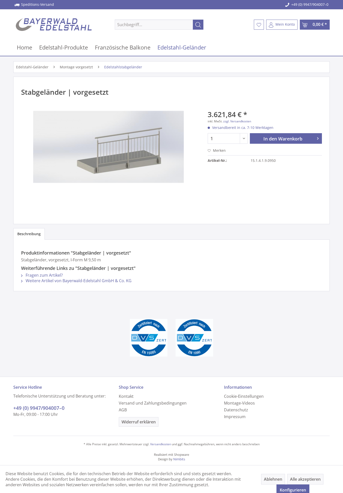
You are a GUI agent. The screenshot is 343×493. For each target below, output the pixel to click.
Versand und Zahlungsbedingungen (153, 403)
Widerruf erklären (139, 422)
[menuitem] (159, 25)
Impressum (235, 416)
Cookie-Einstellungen (244, 396)
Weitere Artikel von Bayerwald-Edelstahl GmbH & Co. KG (78, 280)
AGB (123, 410)
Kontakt (126, 396)
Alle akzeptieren (305, 479)
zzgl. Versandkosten (237, 121)
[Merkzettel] (259, 25)
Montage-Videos (239, 403)
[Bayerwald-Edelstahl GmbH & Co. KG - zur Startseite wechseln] (54, 24)
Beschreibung (29, 233)
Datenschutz (236, 410)
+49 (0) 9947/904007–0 (309, 4)
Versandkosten (160, 444)
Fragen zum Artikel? (44, 275)
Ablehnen (273, 479)
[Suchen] (198, 25)
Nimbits (179, 459)
